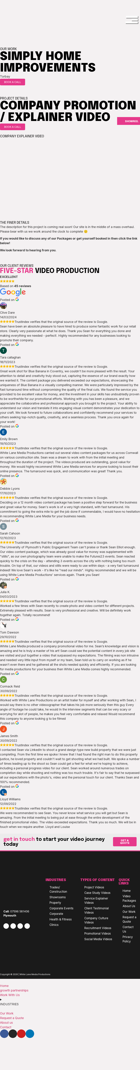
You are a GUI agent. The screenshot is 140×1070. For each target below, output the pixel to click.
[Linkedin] (27, 926)
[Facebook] (6, 926)
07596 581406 (19, 911)
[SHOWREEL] (121, 120)
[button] (70, 177)
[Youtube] (20, 926)
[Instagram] (13, 926)
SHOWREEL (131, 121)
